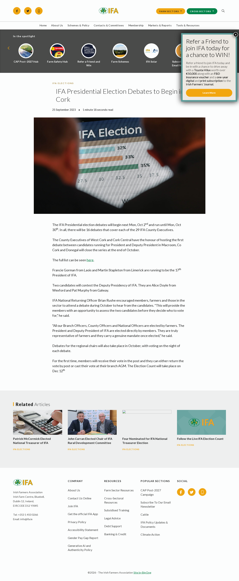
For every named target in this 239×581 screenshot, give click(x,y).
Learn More (209, 92)
